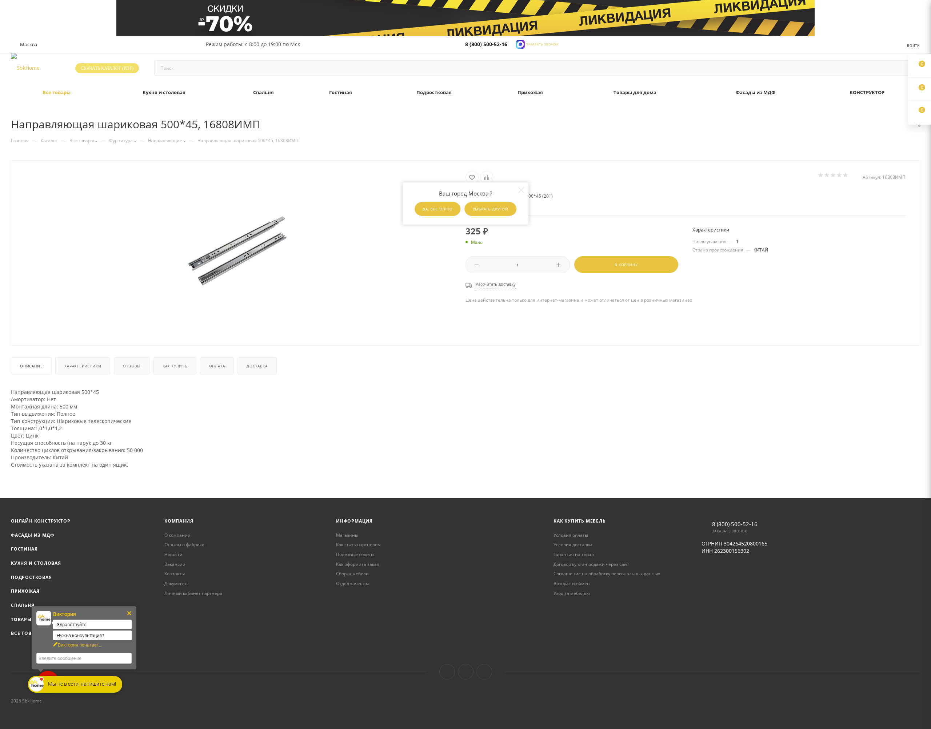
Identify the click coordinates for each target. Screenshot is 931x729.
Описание (31, 365)
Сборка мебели (352, 574)
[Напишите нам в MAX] (520, 43)
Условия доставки (573, 544)
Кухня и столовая (36, 563)
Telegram (466, 672)
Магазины (347, 535)
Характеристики (82, 365)
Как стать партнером (358, 544)
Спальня (23, 605)
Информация (354, 521)
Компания (178, 521)
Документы (176, 583)
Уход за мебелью (572, 593)
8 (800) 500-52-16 (486, 44)
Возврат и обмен (572, 583)
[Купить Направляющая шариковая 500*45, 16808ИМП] (238, 252)
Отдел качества (352, 583)
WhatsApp (484, 672)
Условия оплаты (571, 535)
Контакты (174, 574)
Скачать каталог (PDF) (107, 68)
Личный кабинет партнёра (193, 593)
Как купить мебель (580, 521)
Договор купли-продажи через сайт (591, 564)
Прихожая (25, 591)
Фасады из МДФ (32, 535)
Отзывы (132, 365)
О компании (177, 535)
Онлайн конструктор (40, 521)
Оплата (217, 365)
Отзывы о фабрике (184, 544)
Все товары (26, 633)
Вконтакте (447, 672)
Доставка (257, 365)
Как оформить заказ (357, 564)
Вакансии (174, 564)
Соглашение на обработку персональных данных (607, 574)
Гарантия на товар (574, 554)
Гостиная (24, 549)
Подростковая (31, 577)
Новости (173, 554)
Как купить (175, 365)
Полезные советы (355, 554)
